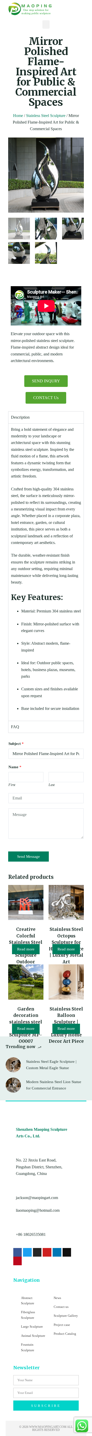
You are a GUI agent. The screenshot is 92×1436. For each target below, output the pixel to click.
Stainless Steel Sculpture (45, 115)
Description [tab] (20, 417)
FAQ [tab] (15, 727)
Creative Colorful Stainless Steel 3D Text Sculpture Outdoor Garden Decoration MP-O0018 (25, 955)
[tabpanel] (46, 572)
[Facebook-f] (17, 1252)
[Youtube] (47, 1252)
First (11, 785)
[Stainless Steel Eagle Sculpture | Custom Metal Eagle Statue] (13, 1064)
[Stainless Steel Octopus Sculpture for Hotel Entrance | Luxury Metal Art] (66, 902)
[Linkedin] (57, 1252)
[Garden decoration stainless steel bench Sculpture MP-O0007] (25, 981)
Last (52, 785)
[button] (46, 24)
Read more (25, 949)
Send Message (28, 856)
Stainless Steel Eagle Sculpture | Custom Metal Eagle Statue (51, 1064)
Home (18, 115)
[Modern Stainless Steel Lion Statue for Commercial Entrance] (13, 1085)
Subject (16, 744)
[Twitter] (27, 1252)
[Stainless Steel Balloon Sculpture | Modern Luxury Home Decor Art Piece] (66, 981)
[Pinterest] (17, 1261)
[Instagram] (37, 1252)
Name (14, 767)
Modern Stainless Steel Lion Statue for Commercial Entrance (53, 1085)
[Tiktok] (67, 1252)
